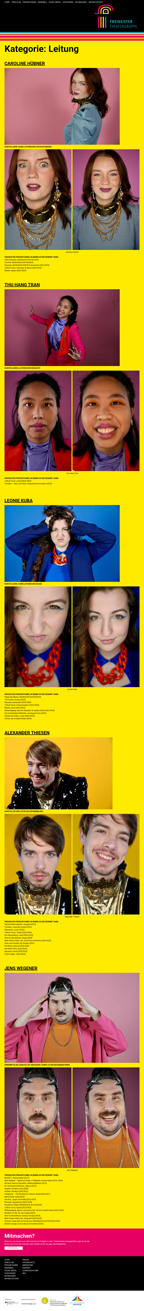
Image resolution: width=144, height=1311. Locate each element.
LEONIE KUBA (18, 500)
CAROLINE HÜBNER (24, 63)
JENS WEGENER (20, 968)
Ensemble (42, 2)
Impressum (27, 1265)
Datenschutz (28, 1262)
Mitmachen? (81, 2)
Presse (25, 1260)
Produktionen (29, 2)
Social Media (55, 2)
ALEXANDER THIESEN (27, 732)
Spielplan (16, 2)
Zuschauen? (68, 2)
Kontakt (26, 1268)
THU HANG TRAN (22, 284)
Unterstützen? (96, 2)
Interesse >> (13, 1248)
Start (7, 2)
